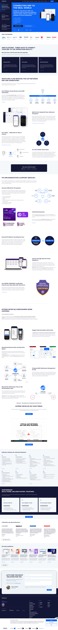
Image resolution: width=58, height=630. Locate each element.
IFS (41, 214)
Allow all (51, 620)
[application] (29, 431)
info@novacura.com (18, 583)
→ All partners (23, 610)
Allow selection (51, 622)
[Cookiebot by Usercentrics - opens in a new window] (5, 628)
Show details (41, 628)
